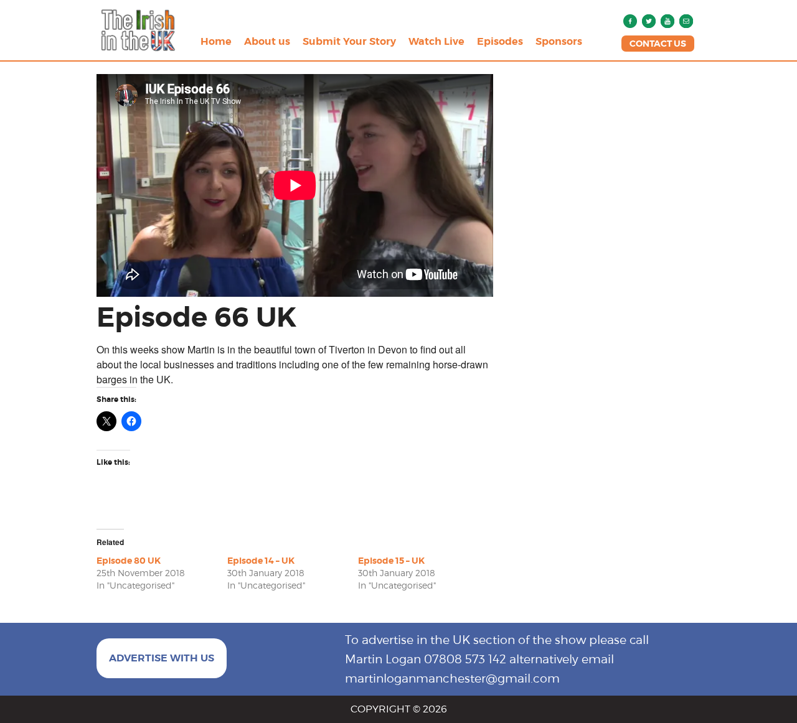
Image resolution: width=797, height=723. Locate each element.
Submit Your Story (349, 41)
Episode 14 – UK (261, 560)
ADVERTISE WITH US (161, 658)
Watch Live (436, 41)
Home (216, 41)
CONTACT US (658, 43)
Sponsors (558, 41)
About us (267, 41)
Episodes (500, 41)
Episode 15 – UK (391, 560)
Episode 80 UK (129, 560)
